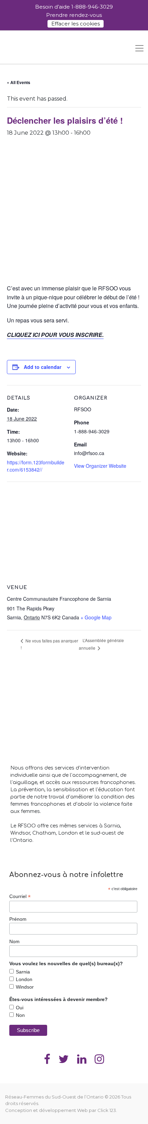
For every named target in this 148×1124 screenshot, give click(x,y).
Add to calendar (42, 366)
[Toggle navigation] (139, 48)
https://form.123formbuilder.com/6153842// (35, 466)
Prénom (18, 919)
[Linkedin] (82, 1058)
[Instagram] (99, 1058)
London (24, 979)
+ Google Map (96, 617)
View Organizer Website (100, 465)
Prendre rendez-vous (74, 15)
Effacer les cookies (75, 23)
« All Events (18, 82)
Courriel (20, 896)
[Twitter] (63, 1058)
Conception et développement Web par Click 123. (61, 1110)
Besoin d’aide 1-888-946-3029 (74, 6)
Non (20, 1015)
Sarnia (23, 972)
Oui (19, 1007)
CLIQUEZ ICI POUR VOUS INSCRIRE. (55, 335)
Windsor (25, 987)
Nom (14, 941)
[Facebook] (47, 1058)
